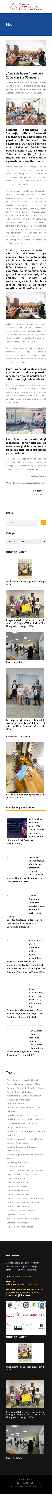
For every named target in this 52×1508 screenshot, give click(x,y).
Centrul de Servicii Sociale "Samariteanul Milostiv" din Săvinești (24, 1094)
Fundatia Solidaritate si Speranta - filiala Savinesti (26, 1133)
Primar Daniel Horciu (17, 1186)
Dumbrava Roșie (34, 1119)
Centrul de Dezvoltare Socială (31, 1088)
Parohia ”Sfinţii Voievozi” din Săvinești (25, 1170)
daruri (21, 1119)
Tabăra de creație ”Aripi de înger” (23, 1219)
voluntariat (23, 1223)
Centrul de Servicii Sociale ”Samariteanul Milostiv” (19, 1102)
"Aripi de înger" (14, 1080)
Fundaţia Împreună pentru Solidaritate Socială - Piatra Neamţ (25, 1141)
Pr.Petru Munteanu (16, 1178)
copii (35, 1115)
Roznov (31, 1211)
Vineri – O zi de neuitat (18, 736)
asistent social (31, 1080)
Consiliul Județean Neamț (18, 1115)
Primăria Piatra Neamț (17, 1198)
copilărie (11, 1119)
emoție (10, 1127)
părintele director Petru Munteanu (23, 1202)
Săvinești (11, 1215)
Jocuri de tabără (14, 662)
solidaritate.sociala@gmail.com (21, 1284)
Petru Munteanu (14, 1174)
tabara (21, 1215)
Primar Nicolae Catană (17, 1194)
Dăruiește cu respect (17, 1123)
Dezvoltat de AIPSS (26, 1479)
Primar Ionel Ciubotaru (18, 1190)
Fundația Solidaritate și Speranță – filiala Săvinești (23, 1149)
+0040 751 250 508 (23, 1276)
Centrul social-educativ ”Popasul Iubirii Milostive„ (25, 1109)
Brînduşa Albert (33, 1084)
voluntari (11, 1223)
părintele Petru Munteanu (19, 1207)
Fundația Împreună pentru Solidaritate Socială (25, 1157)
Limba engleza (14, 1162)
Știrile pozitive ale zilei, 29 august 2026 (35, 822)
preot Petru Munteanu (17, 1182)
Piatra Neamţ (31, 1174)
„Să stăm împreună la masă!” (21, 1227)
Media (26, 1162)
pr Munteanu (36, 1198)
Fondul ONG (21, 1127)
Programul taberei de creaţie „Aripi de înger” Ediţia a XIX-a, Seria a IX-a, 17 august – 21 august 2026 (25, 623)
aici (43, 483)
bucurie (10, 1088)
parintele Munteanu (16, 1166)
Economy (33, 1123)
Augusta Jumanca (15, 1084)
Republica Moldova (16, 1211)
